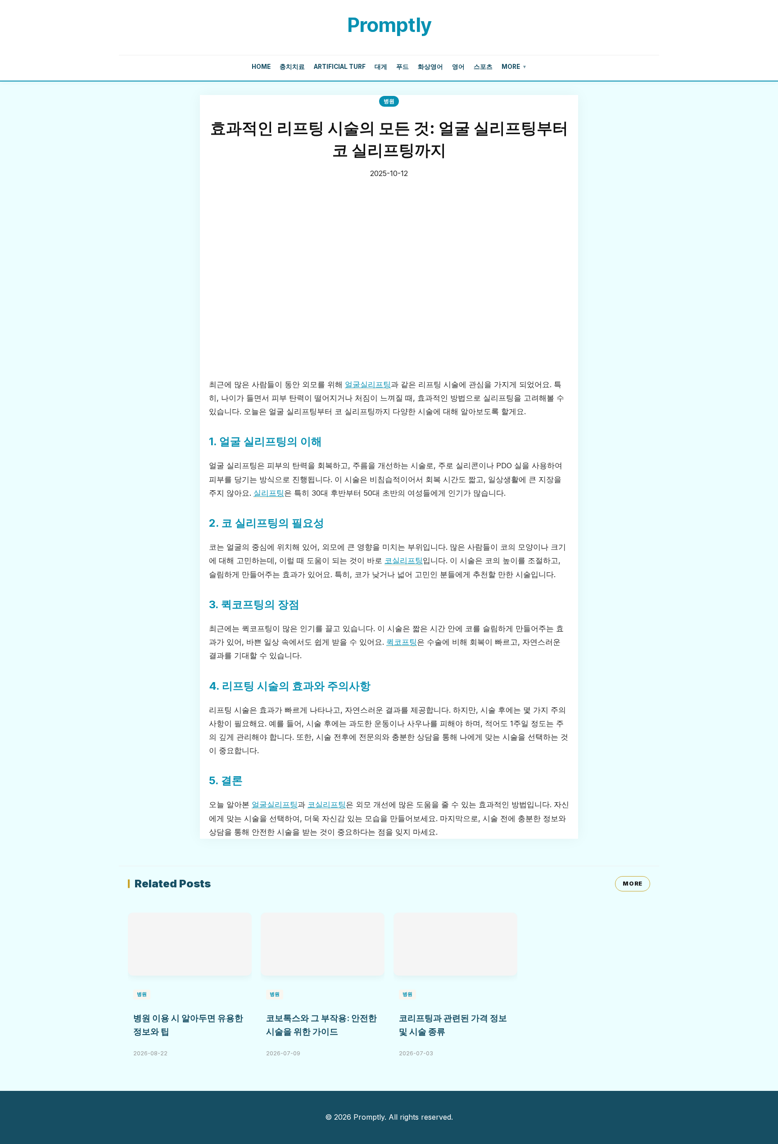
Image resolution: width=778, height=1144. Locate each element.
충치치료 (292, 66)
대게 (381, 66)
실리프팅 (268, 492)
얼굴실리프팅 (368, 384)
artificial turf (340, 66)
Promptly (389, 25)
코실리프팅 (403, 560)
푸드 (402, 66)
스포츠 (483, 66)
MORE (632, 883)
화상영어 (430, 66)
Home (261, 66)
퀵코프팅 (401, 642)
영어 (458, 66)
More (514, 66)
